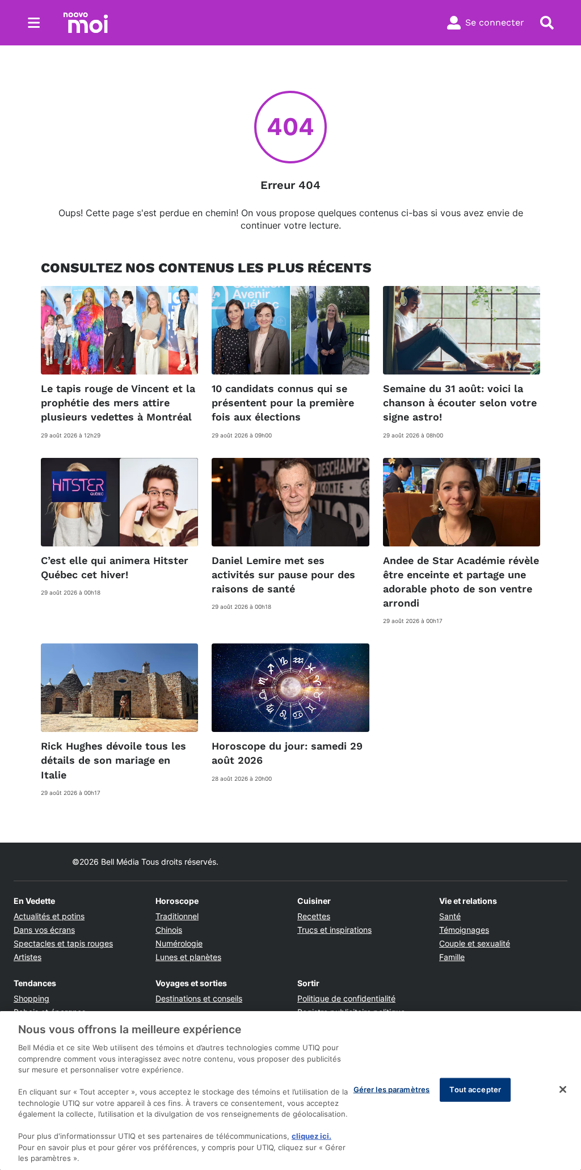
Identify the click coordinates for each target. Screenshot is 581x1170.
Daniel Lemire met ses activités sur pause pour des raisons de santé (283, 574)
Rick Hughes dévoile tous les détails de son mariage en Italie (113, 760)
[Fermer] (562, 1089)
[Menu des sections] (34, 22)
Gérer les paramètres (391, 1089)
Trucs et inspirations (334, 930)
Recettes (313, 916)
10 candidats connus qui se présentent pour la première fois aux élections (283, 402)
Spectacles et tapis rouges (63, 943)
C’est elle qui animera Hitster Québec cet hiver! (114, 567)
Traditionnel (177, 916)
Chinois (168, 930)
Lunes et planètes (188, 957)
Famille (452, 957)
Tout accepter (475, 1089)
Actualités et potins (49, 916)
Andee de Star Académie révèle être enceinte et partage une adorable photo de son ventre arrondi (461, 581)
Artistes (27, 957)
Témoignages (464, 930)
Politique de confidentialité (346, 998)
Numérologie (179, 943)
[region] (290, 1090)
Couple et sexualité (474, 943)
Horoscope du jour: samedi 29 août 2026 (287, 753)
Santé (450, 916)
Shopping (31, 998)
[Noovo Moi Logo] (86, 22)
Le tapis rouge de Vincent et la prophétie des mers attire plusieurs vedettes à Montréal (118, 402)
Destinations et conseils (198, 998)
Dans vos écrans (44, 930)
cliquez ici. (311, 1135)
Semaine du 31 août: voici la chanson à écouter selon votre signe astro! (460, 402)
